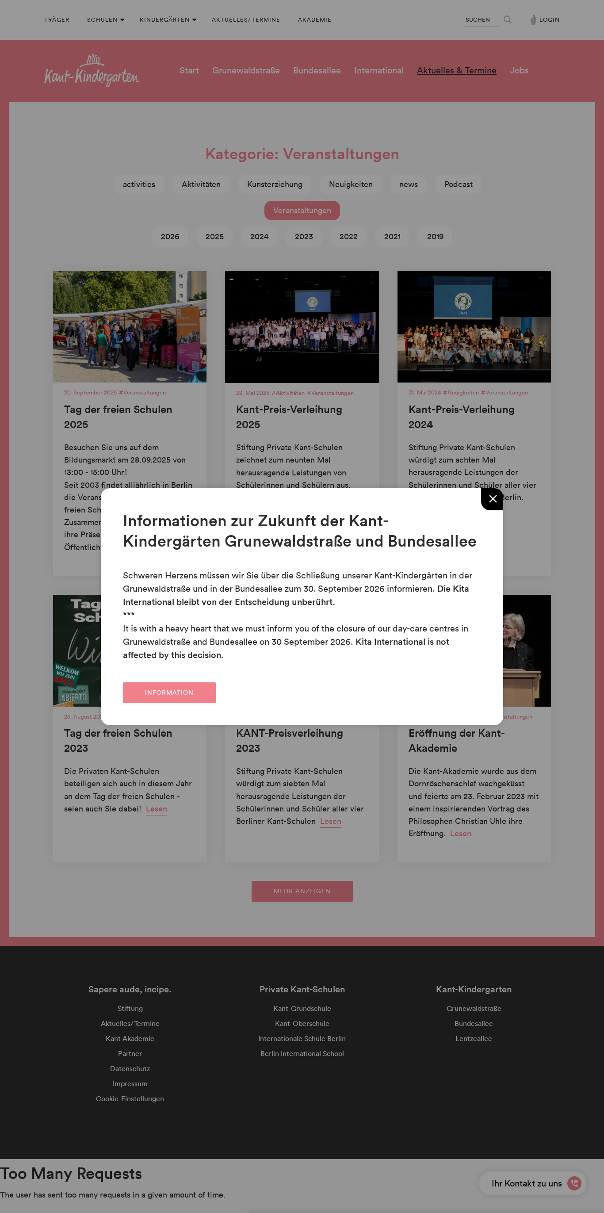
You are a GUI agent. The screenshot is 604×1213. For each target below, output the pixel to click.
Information (169, 692)
